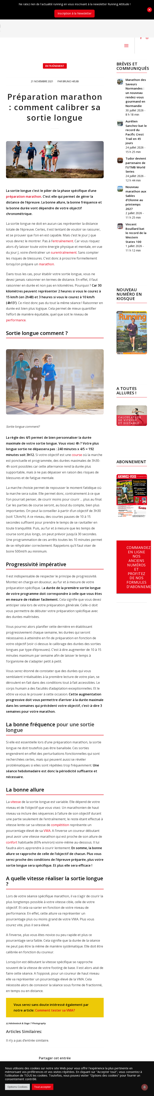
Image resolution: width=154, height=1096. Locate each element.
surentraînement (64, 252)
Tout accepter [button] (42, 1087)
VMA (47, 830)
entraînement (63, 241)
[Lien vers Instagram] (147, 38)
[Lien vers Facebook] (141, 38)
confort (11, 842)
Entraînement (54, 66)
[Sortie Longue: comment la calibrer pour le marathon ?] (55, 159)
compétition (60, 825)
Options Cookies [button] (17, 1087)
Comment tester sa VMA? (55, 1010)
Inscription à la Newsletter (74, 13)
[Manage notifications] (144, 1087)
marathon (46, 264)
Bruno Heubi (71, 81)
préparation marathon (23, 196)
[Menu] (126, 45)
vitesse (15, 802)
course (77, 455)
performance (16, 320)
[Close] (149, 9)
